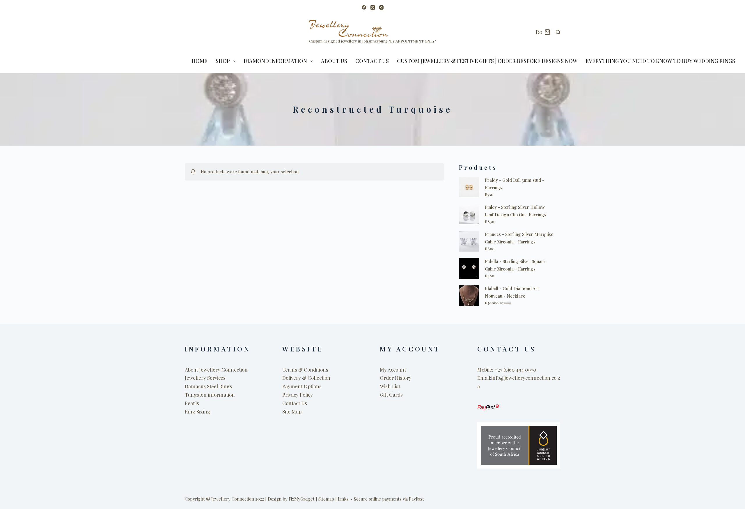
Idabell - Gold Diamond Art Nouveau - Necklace (512, 292)
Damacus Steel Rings (208, 386)
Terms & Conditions (305, 369)
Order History (395, 377)
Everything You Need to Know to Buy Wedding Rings (660, 60)
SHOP (223, 60)
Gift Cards (391, 394)
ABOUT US (334, 60)
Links (343, 499)
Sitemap (326, 499)
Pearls (192, 403)
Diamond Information (275, 60)
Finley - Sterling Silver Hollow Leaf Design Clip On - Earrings (515, 211)
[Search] (558, 32)
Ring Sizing (197, 411)
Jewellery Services (205, 377)
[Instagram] (381, 7)
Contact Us (372, 60)
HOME (199, 60)
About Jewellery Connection (216, 369)
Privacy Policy (297, 394)
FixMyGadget (302, 499)
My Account (393, 369)
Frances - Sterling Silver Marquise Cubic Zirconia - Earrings (519, 238)
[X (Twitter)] (372, 7)
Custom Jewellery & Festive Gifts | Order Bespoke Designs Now (487, 60)
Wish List (390, 386)
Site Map (291, 411)
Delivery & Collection (306, 377)
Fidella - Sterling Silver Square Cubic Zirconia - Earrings (515, 265)
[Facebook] (364, 7)
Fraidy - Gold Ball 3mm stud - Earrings (514, 183)
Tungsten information (210, 394)
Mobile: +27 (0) (493, 369)
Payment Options (302, 386)
